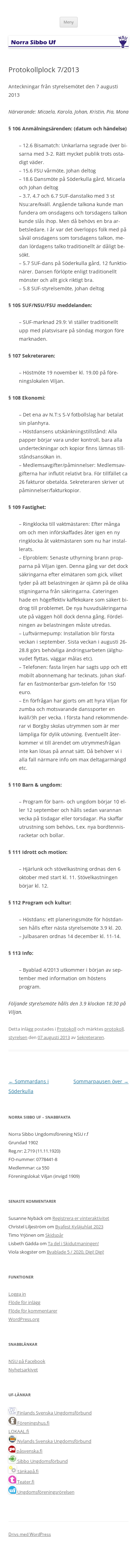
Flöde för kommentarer (32, 1311)
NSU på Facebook (26, 1361)
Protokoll (66, 1029)
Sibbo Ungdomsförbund (42, 1461)
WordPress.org (23, 1319)
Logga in (17, 1294)
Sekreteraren (90, 1037)
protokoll (114, 1029)
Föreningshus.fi (33, 1423)
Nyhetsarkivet (23, 1369)
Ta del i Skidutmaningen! (73, 1243)
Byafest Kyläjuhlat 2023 (79, 1226)
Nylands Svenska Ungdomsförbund (53, 1441)
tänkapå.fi (28, 1471)
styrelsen (17, 1037)
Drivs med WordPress (29, 1534)
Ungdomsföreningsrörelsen (45, 1492)
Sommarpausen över (101, 1081)
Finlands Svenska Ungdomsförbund (54, 1413)
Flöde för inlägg (24, 1302)
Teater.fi (25, 1482)
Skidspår (54, 1235)
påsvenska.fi (29, 1451)
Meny (69, 22)
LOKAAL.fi (18, 1431)
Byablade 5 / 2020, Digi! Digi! (75, 1252)
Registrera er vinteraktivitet (80, 1218)
